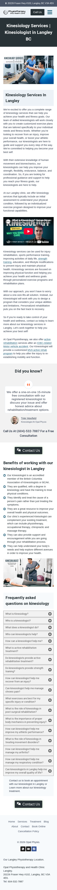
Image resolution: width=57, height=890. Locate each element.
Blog (46, 821)
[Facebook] (34, 848)
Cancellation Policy (28, 831)
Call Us (37, 12)
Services (22, 821)
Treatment (35, 821)
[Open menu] (50, 12)
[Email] (28, 848)
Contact (25, 826)
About (14, 826)
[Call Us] (22, 848)
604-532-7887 (15, 881)
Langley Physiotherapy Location (25, 859)
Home (11, 821)
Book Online (39, 826)
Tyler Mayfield (28, 418)
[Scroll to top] (50, 881)
